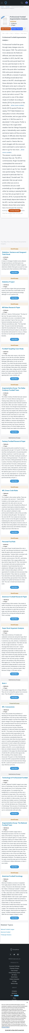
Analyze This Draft (17, 28)
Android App (14, 983)
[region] (14, 1016)
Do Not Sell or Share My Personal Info (14, 1030)
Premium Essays (14, 968)
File (3, 33)
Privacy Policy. (5, 1027)
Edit (7, 33)
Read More (14, 272)
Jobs (11, 995)
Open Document (5, 29)
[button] (2, 2)
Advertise (14, 993)
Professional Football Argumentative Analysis (18, 18)
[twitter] (15, 955)
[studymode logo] (10, 3)
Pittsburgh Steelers (6, 935)
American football (5, 932)
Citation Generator (14, 979)
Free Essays (14, 970)
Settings (17, 33)
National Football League (7, 929)
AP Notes (14, 975)
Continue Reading (14, 210)
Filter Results (24, 33)
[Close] (27, 1002)
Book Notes (14, 977)
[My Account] (27, 2)
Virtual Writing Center (14, 972)
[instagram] (18, 955)
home (2, 6)
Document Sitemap (14, 966)
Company (14, 991)
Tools (11, 33)
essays (8, 6)
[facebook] (11, 955)
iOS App (14, 981)
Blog (14, 998)
